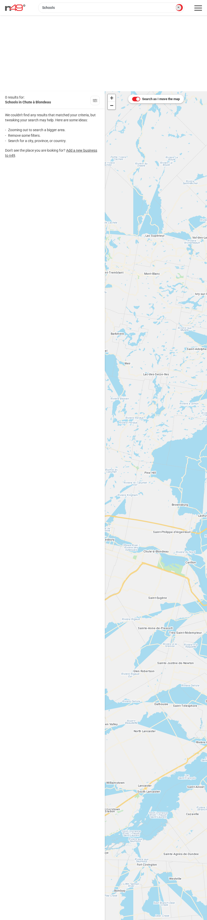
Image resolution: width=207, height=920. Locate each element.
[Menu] (198, 8)
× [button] (178, 7)
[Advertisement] (103, 53)
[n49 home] (95, 101)
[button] (111, 98)
